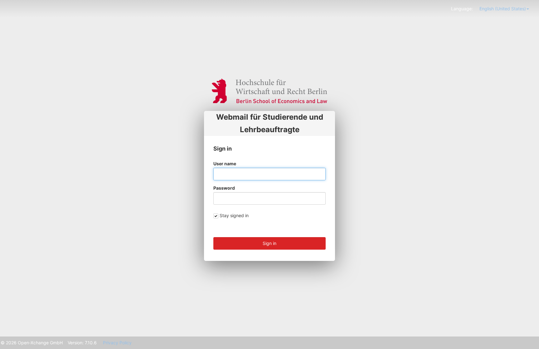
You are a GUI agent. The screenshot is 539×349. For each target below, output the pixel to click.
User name (224, 163)
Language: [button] (462, 8)
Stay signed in (234, 215)
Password (224, 188)
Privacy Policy (117, 342)
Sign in (269, 243)
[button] (504, 8)
